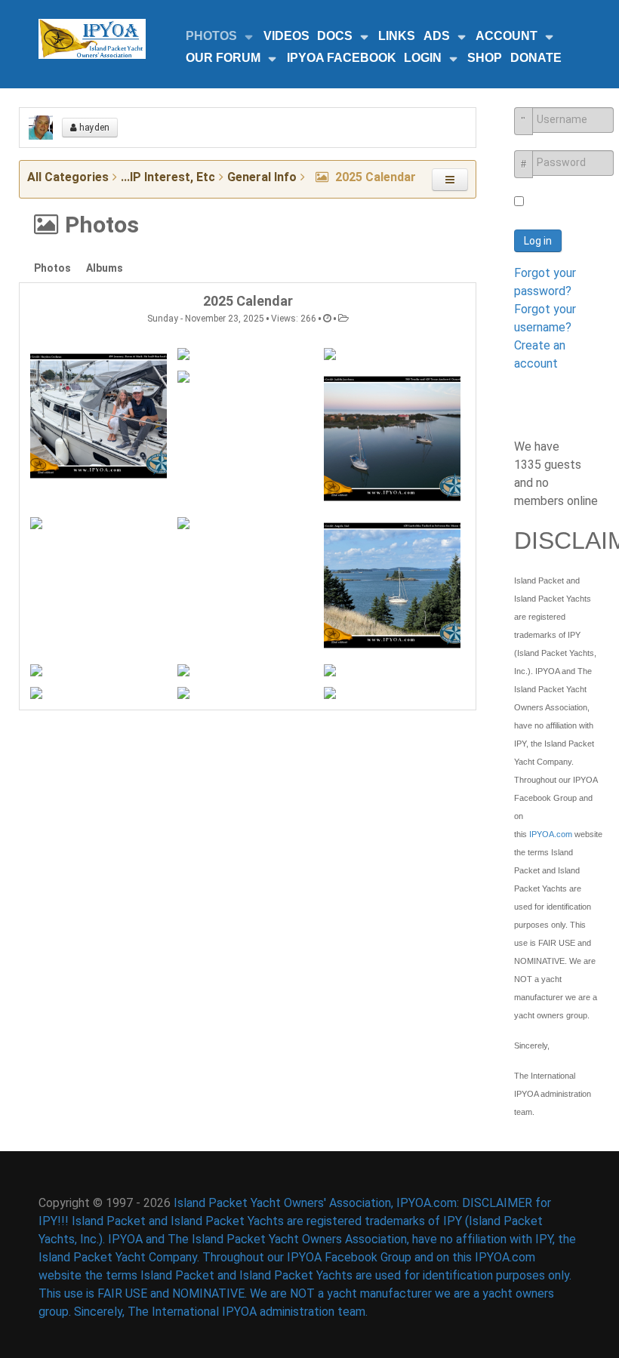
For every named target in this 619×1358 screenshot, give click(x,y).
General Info (262, 177)
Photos (52, 268)
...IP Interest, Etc (168, 177)
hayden (93, 127)
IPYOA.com (550, 834)
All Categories (68, 177)
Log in (538, 241)
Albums (104, 268)
